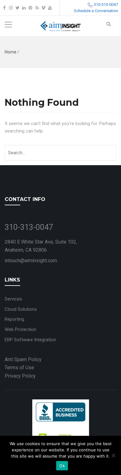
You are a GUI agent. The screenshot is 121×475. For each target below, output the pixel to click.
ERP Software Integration (30, 339)
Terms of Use (19, 367)
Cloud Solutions (21, 309)
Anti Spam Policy (23, 359)
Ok (62, 465)
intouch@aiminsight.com (31, 260)
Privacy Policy (20, 376)
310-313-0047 (106, 4)
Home (10, 51)
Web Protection (20, 329)
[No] (113, 455)
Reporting (14, 319)
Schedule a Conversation (96, 10)
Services (13, 299)
